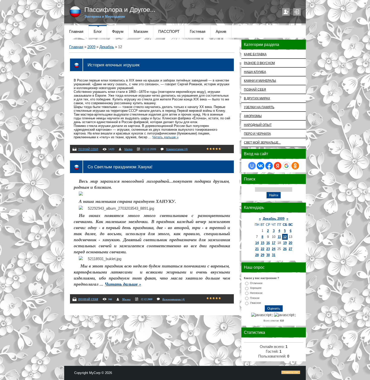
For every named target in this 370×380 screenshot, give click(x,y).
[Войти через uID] (252, 166)
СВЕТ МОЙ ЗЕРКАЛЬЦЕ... (262, 142)
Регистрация (286, 12)
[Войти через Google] (286, 166)
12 (285, 237)
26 (285, 249)
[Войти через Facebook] (269, 166)
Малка (128, 149)
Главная (76, 47)
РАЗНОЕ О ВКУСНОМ (259, 63)
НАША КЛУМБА (255, 71)
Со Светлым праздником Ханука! (120, 166)
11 (279, 237)
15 (262, 243)
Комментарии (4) (177, 149)
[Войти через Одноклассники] (295, 166)
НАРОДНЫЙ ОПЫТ (258, 124)
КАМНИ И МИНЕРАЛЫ (260, 80)
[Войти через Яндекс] (277, 166)
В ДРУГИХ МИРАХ (257, 98)
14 (257, 243)
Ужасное (255, 302)
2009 (91, 47)
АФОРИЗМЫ (253, 116)
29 (262, 255)
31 (273, 255)
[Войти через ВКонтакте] (260, 166)
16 (268, 243)
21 (257, 249)
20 (290, 243)
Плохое (255, 297)
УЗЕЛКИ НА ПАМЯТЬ (259, 107)
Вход (297, 12)
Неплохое (256, 292)
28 (257, 255)
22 (262, 249)
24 (273, 249)
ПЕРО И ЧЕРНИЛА (257, 133)
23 (268, 249)
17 (273, 243)
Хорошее (256, 287)
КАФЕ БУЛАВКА (255, 54)
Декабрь (106, 47)
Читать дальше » (165, 137)
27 (290, 249)
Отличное (256, 282)
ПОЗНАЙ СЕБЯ (88, 149)
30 (268, 255)
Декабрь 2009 (273, 219)
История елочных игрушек (113, 64)
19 (285, 243)
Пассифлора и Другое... (119, 9)
